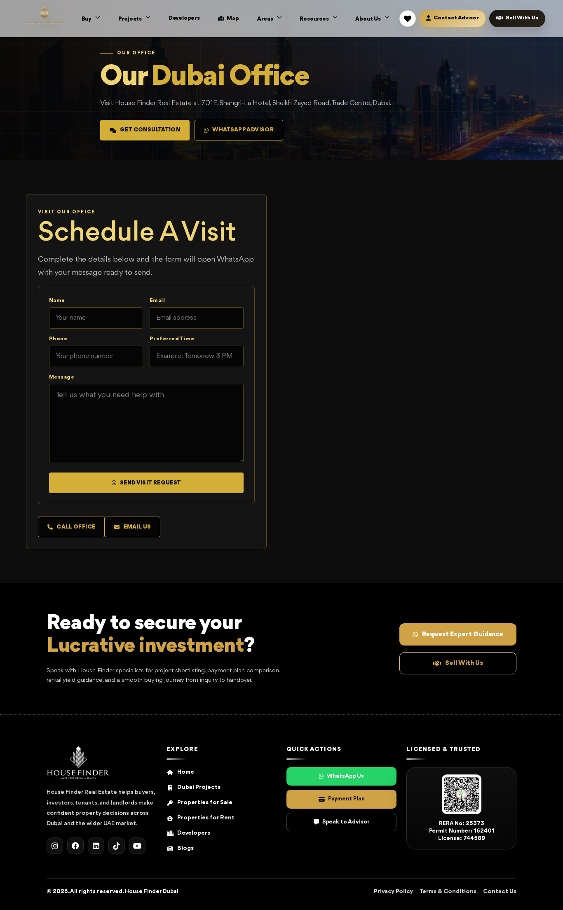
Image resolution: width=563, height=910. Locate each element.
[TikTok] (116, 845)
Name (57, 300)
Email (157, 300)
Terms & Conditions (448, 892)
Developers (184, 18)
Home (185, 772)
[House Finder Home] (44, 16)
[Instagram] (55, 845)
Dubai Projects (199, 787)
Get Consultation (150, 130)
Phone (58, 339)
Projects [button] (130, 19)
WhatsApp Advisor (243, 130)
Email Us (137, 527)
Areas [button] (265, 19)
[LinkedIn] (96, 845)
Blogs (185, 848)
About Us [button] (368, 19)
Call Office (75, 527)
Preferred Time (172, 339)
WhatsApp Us (345, 776)
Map (232, 18)
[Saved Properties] (407, 18)
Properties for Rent (206, 818)
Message (61, 377)
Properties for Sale (204, 803)
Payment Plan (346, 799)
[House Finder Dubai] (78, 762)
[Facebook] (75, 845)
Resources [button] (315, 19)
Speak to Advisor (346, 822)
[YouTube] (137, 845)
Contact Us (499, 892)
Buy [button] (87, 19)
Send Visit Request (150, 483)
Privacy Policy (393, 892)
